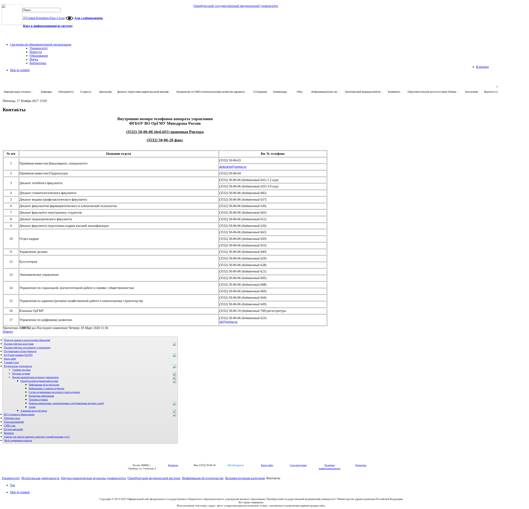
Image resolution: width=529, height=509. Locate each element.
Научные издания (21, 373)
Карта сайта (10, 358)
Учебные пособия (21, 369)
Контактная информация (41, 395)
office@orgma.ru (235, 465)
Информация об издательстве (44, 384)
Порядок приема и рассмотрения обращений (27, 340)
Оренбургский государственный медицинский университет (235, 6)
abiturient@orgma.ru (232, 166)
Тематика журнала (38, 399)
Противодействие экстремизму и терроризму (27, 347)
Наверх (8, 331)
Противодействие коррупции (19, 343)
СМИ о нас (9, 425)
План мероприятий (14, 421)
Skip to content (20, 70)
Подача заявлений (13, 429)
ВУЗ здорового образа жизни (19, 414)
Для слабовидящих (88, 18)
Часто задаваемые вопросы (18, 440)
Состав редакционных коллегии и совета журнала (54, 392)
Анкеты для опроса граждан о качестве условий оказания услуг (37, 436)
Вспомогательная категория (245, 478)
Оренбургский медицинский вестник (39, 381)
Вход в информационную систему (48, 26)
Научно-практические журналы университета (35, 377)
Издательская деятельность (18, 366)
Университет (11, 478)
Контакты (9, 433)
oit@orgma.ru (228, 321)
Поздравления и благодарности (20, 351)
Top (12, 485)
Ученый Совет (11, 362)
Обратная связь (12, 418)
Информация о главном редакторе (46, 388)
